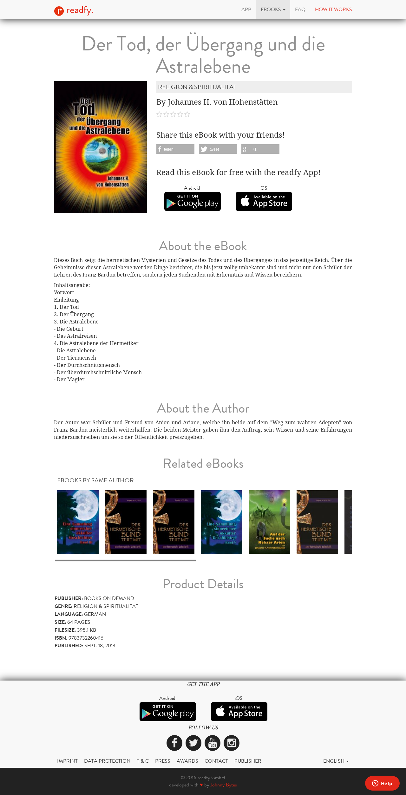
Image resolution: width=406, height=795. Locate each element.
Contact (216, 761)
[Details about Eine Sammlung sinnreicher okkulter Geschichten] (78, 521)
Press (162, 761)
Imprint (67, 761)
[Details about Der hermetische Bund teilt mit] (126, 521)
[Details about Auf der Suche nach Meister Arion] (269, 521)
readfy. (79, 10)
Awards (187, 761)
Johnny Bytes (223, 784)
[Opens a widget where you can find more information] (382, 784)
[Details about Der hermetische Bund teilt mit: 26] (317, 521)
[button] (273, 9)
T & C (143, 761)
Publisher (247, 761)
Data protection (107, 761)
